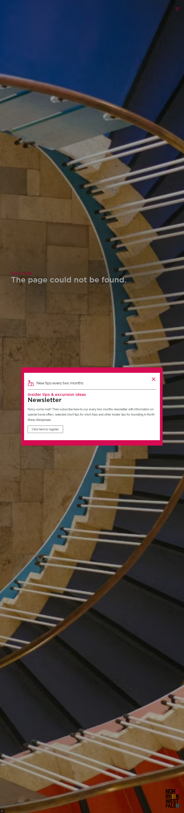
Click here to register (45, 429)
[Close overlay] (153, 379)
